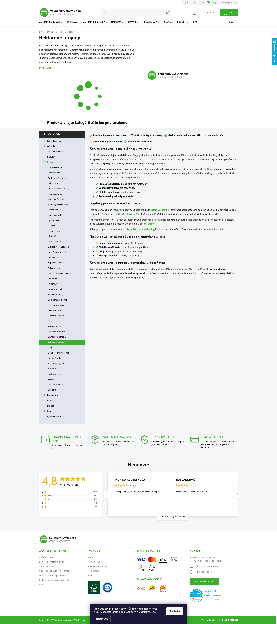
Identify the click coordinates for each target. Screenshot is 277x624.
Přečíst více (45, 67)
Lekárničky (53, 284)
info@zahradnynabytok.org (207, 566)
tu (154, 612)
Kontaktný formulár (204, 581)
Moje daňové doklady (97, 566)
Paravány (52, 379)
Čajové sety (53, 183)
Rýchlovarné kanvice (57, 178)
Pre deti (50, 406)
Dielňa (50, 400)
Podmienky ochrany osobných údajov (56, 580)
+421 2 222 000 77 (203, 572)
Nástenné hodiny (55, 294)
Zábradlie (52, 369)
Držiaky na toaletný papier (59, 273)
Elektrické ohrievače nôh (58, 353)
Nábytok (51, 157)
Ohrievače (52, 236)
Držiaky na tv (53, 321)
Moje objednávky (95, 562)
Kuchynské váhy (55, 215)
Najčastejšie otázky (47, 557)
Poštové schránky (56, 305)
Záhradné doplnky (55, 151)
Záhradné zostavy (55, 141)
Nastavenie (102, 619)
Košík (90, 575)
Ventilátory (53, 257)
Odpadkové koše (55, 289)
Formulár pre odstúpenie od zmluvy (55, 575)
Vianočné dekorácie (56, 332)
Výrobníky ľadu (54, 220)
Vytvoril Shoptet (208, 620)
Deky (50, 347)
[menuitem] (51, 22)
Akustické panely (55, 385)
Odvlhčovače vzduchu (58, 252)
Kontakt (42, 584)
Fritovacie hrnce (55, 167)
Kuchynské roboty (56, 199)
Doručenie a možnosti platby (51, 562)
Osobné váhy (54, 279)
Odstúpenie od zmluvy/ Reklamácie (54, 571)
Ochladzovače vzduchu (58, 247)
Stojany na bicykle (56, 363)
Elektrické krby (54, 231)
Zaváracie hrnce (55, 194)
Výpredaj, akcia (54, 416)
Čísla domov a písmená (58, 300)
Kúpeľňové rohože (56, 263)
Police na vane (54, 268)
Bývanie (51, 162)
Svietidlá (51, 226)
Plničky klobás (54, 210)
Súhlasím (175, 611)
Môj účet (92, 557)
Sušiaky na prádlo (56, 316)
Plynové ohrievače (56, 241)
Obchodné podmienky (49, 566)
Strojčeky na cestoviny (58, 204)
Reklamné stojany (56, 342)
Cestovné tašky (55, 374)
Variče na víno (54, 173)
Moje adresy (93, 571)
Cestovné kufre (54, 310)
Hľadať (167, 12)
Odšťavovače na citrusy (58, 188)
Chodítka (52, 390)
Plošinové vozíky (55, 326)
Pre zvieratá (52, 395)
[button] (237, 494)
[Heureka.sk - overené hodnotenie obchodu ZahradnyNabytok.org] (207, 595)
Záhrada (51, 146)
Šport (49, 411)
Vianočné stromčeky (57, 337)
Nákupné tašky (54, 358)
